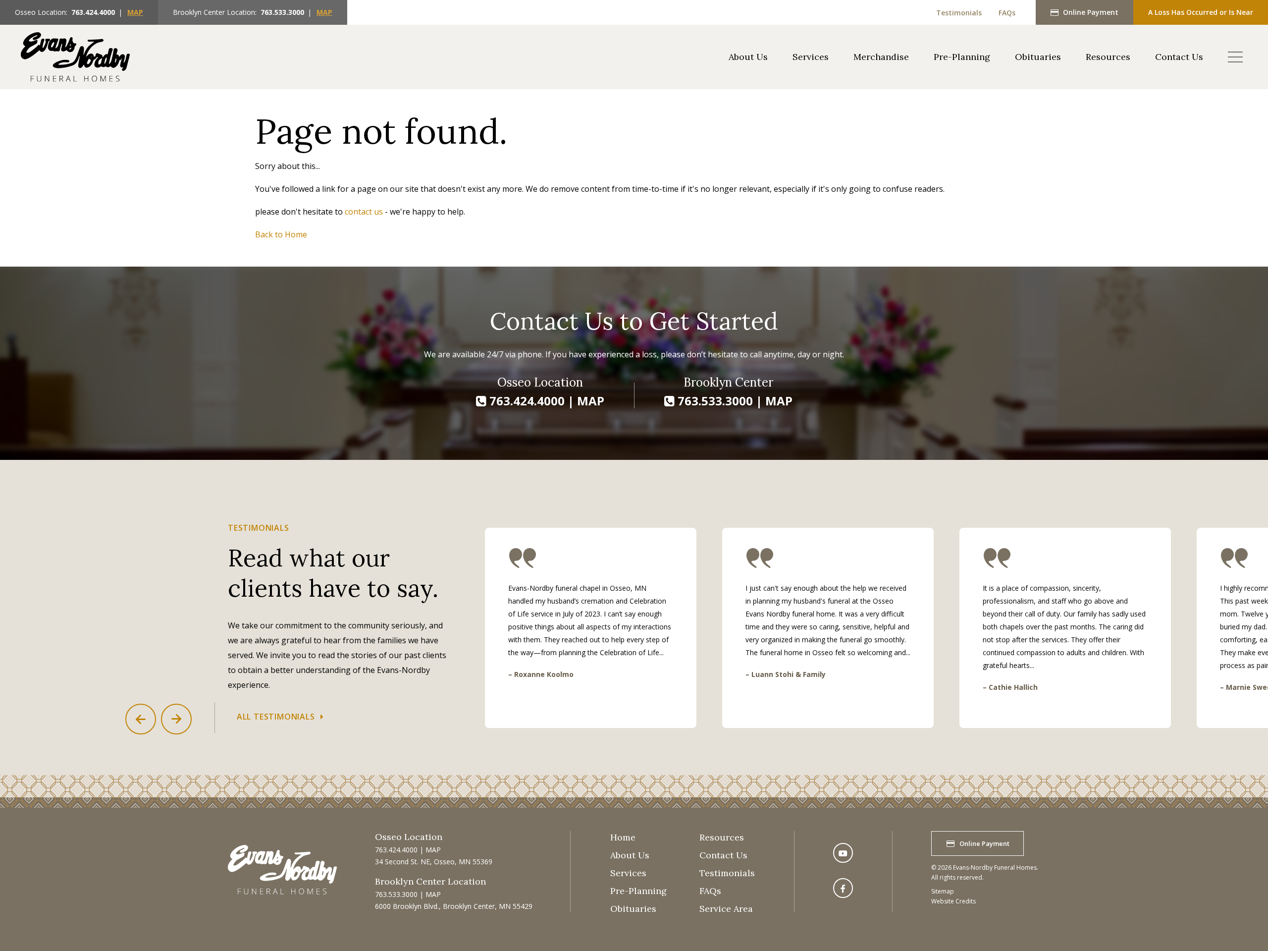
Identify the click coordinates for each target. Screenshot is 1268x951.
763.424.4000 (93, 12)
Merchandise (881, 56)
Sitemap (942, 891)
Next (176, 719)
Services (810, 56)
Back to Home (281, 234)
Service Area (726, 908)
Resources (1108, 56)
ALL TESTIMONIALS (276, 716)
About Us (748, 56)
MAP (135, 12)
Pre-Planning (962, 56)
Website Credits (953, 901)
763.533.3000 (282, 12)
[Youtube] (843, 853)
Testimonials (959, 12)
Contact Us (1179, 56)
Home (622, 837)
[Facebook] (843, 888)
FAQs (1007, 12)
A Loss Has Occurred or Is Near (1200, 12)
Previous (140, 719)
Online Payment (1090, 12)
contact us (364, 211)
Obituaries (1038, 56)
